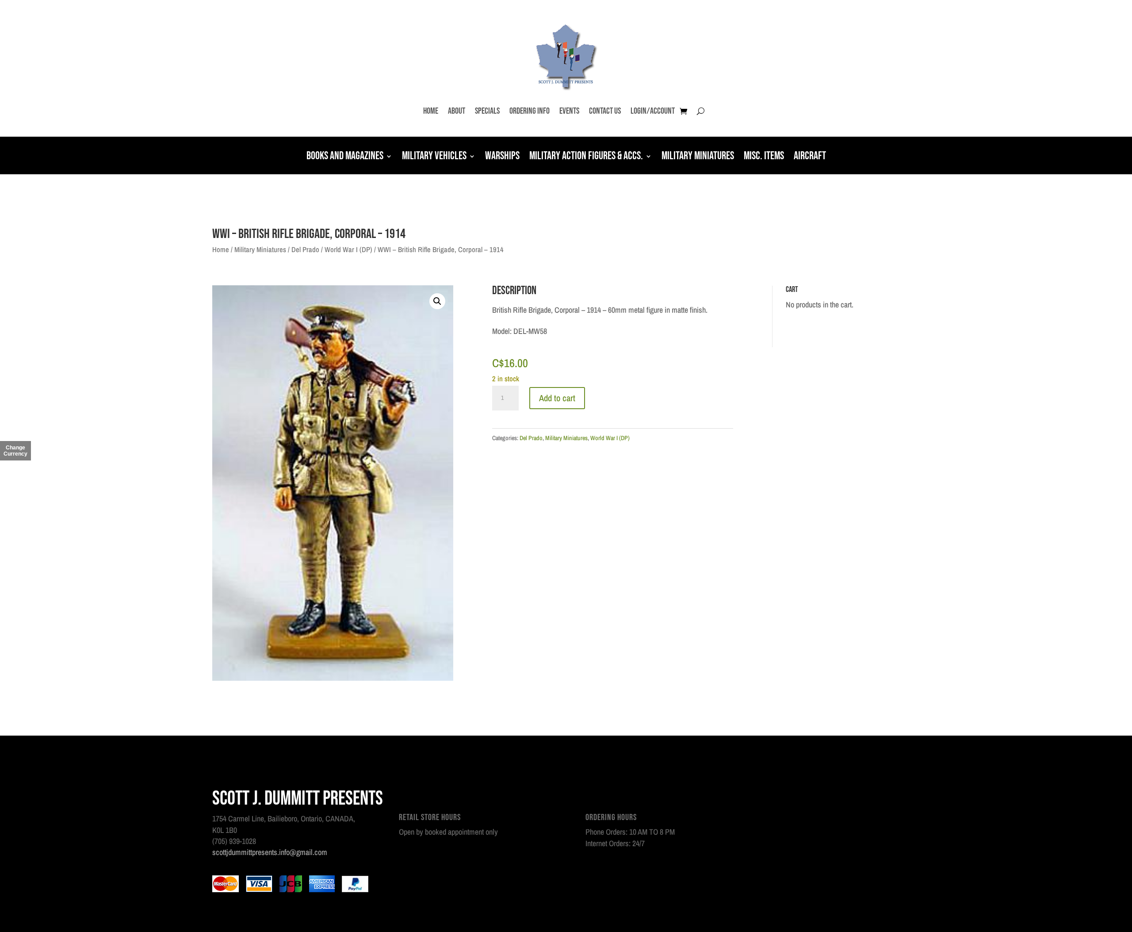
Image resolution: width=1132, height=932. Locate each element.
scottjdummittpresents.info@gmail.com (269, 852)
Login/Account (653, 111)
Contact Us (605, 111)
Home (430, 111)
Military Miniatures (698, 157)
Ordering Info (529, 111)
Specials (487, 111)
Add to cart (557, 398)
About (456, 111)
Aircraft (810, 157)
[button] (437, 301)
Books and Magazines (344, 157)
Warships (502, 157)
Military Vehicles (434, 157)
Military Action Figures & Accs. (586, 157)
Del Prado (305, 249)
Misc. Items (764, 157)
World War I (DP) (348, 249)
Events (569, 111)
